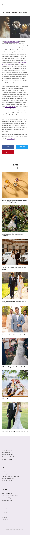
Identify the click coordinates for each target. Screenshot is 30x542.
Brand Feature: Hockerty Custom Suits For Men (14, 334)
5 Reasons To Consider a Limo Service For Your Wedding (14, 268)
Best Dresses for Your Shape (10, 495)
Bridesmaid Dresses (7, 452)
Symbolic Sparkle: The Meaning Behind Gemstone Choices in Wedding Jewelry (14, 201)
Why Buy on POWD (7, 459)
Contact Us (5, 519)
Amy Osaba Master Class (11, 41)
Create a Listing (6, 471)
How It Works (5, 512)
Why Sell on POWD (7, 480)
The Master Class (10, 106)
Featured (4, 10)
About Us (4, 517)
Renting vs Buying (7, 500)
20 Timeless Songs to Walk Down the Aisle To (13, 367)
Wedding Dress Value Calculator (11, 474)
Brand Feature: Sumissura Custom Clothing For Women (14, 302)
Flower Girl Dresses (7, 454)
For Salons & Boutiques (8, 478)
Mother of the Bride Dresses (10, 456)
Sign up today (10, 138)
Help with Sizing (6, 498)
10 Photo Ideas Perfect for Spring (10, 399)
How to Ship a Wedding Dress (10, 476)
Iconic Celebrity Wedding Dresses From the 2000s (15, 431)
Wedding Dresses (7, 450)
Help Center (5, 515)
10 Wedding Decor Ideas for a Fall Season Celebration (12, 235)
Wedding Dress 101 (7, 493)
